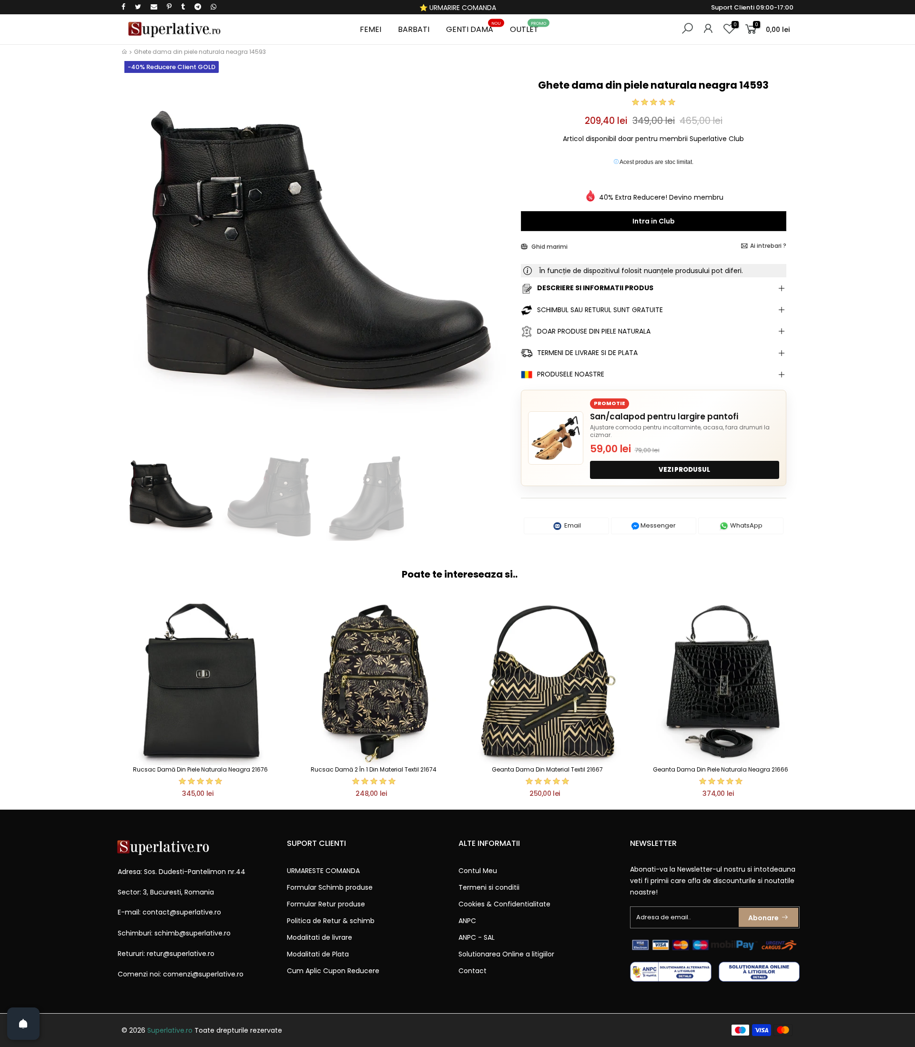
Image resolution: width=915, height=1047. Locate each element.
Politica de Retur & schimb (331, 920)
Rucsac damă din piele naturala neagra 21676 (200, 769)
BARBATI (413, 29)
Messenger (657, 525)
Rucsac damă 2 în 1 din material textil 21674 (374, 769)
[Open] (23, 1023)
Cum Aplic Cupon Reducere (333, 971)
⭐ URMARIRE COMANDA (457, 7)
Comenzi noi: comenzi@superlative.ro (181, 974)
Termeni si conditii (488, 887)
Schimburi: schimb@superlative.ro (174, 933)
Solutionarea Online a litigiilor (506, 954)
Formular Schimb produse (330, 887)
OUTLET (528, 27)
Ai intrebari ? (768, 246)
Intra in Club (653, 221)
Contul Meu (477, 870)
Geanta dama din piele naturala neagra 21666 (720, 769)
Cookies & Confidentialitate (504, 904)
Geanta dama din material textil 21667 (547, 769)
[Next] (497, 261)
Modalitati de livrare (319, 937)
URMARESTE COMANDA (323, 870)
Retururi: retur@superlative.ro (166, 953)
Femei (370, 29)
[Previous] (137, 261)
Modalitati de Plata (318, 954)
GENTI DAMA (473, 27)
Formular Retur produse (326, 904)
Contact (472, 971)
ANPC (467, 920)
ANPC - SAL (476, 937)
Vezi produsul (684, 469)
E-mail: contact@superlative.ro (169, 912)
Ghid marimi (549, 247)
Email (572, 525)
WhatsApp (745, 525)
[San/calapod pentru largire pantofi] (555, 438)
